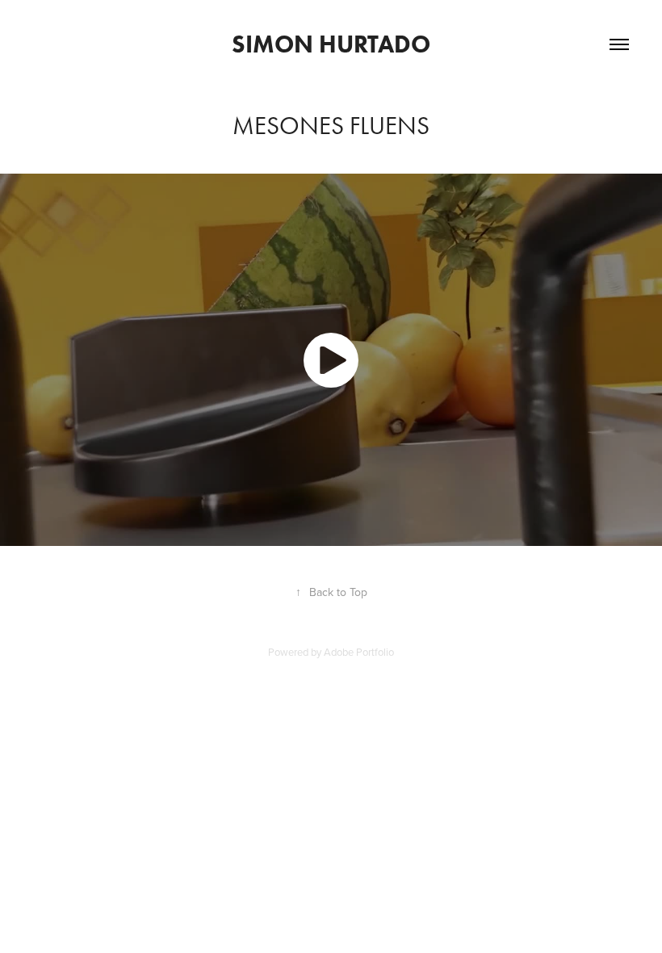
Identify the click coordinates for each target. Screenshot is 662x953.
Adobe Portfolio (359, 651)
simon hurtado (331, 44)
